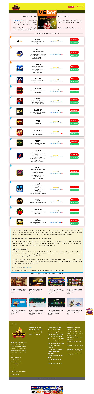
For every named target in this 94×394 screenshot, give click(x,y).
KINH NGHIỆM (62, 11)
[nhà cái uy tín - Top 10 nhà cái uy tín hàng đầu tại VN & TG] (22, 6)
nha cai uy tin (72, 331)
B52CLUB (61, 349)
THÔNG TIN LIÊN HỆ (34, 334)
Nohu (68, 341)
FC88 (60, 336)
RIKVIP (60, 363)
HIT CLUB (61, 343)
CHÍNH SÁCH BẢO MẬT (35, 327)
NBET (62, 334)
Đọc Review (75, 42)
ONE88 (58, 329)
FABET (59, 327)
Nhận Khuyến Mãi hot (55, 41)
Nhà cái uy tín (17, 20)
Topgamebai (70, 337)
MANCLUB (51, 353)
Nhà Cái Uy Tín (32, 11)
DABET (61, 332)
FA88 (61, 341)
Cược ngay (74, 39)
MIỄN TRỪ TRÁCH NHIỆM (36, 332)
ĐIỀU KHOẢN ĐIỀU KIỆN (35, 329)
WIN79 (50, 361)
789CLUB (50, 347)
